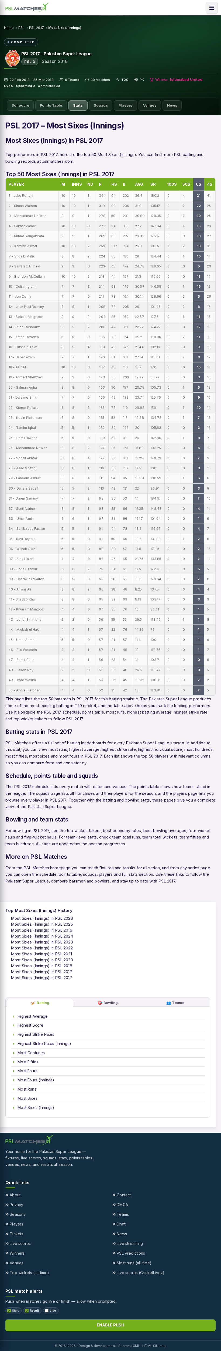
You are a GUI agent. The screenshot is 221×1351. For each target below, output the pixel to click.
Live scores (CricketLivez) (140, 1272)
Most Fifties (27, 1062)
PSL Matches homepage (46, 867)
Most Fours (26, 1070)
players (180, 793)
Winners (17, 1253)
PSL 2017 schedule (62, 712)
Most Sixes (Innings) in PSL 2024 (42, 936)
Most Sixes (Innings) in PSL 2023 (42, 942)
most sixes (39, 756)
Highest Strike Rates (35, 1034)
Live (7, 86)
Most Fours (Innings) (35, 1080)
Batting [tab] (40, 1002)
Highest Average (32, 1016)
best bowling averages (164, 830)
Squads (101, 105)
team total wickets (159, 837)
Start (15, 1310)
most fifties (16, 756)
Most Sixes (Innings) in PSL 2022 (42, 948)
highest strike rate (191, 712)
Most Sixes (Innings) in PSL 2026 (42, 918)
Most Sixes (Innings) (35, 1107)
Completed (46, 86)
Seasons (17, 1214)
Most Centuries (30, 1052)
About (14, 1195)
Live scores (20, 1243)
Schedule (20, 105)
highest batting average (149, 712)
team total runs (126, 837)
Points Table (51, 105)
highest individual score (160, 749)
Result (34, 1310)
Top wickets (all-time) (29, 1272)
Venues (149, 105)
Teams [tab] (175, 1002)
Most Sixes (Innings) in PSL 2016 (41, 930)
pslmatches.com (57, 161)
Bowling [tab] (108, 1002)
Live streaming (129, 1243)
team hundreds (19, 843)
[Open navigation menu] (212, 8)
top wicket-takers (30, 718)
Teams (122, 1214)
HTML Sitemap (154, 1346)
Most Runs (26, 1089)
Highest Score (29, 1025)
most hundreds (198, 749)
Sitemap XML (129, 1346)
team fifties (190, 837)
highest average (84, 749)
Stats (78, 105)
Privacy (16, 1204)
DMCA (122, 1204)
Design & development (97, 1346)
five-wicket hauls (40, 837)
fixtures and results (117, 867)
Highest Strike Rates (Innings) (43, 1043)
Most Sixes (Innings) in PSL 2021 (41, 953)
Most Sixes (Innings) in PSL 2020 (42, 959)
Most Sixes (26, 1098)
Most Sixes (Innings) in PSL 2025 (42, 924)
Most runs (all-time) (133, 1263)
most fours (69, 756)
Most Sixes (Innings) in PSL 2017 (41, 971)
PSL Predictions (130, 1253)
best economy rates (122, 830)
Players (125, 105)
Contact (123, 1195)
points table (93, 712)
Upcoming (24, 86)
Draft (121, 1224)
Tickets (16, 1233)
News (172, 105)
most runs (115, 712)
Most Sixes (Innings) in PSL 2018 (41, 965)
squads (43, 793)
